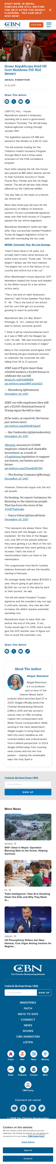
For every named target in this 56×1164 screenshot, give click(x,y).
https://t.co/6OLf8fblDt (19, 379)
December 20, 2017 (16, 394)
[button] (47, 24)
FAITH (28, 1008)
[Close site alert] (50, 10)
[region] (28, 1141)
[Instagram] (32, 1108)
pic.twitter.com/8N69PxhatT (23, 426)
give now (36, 25)
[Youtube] (14, 1108)
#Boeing (10, 445)
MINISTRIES (28, 1002)
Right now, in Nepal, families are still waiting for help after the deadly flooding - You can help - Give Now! (25, 10)
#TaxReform (13, 456)
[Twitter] (13, 101)
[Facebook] (7, 101)
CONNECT (28, 1019)
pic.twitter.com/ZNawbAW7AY (24, 468)
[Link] (27, 101)
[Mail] (20, 101)
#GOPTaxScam (14, 509)
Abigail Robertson (17, 79)
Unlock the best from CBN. (21, 778)
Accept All (28, 1158)
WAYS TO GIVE (28, 1014)
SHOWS (28, 1031)
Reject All (28, 1150)
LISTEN (28, 1042)
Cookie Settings (28, 1142)
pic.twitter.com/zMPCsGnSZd (23, 383)
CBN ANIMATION (28, 1036)
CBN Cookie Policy (36, 1136)
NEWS (28, 1025)
